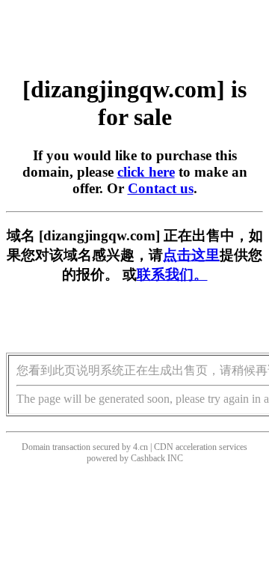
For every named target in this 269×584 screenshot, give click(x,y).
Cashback (148, 458)
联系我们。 (172, 274)
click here (146, 172)
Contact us (161, 188)
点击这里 (191, 255)
